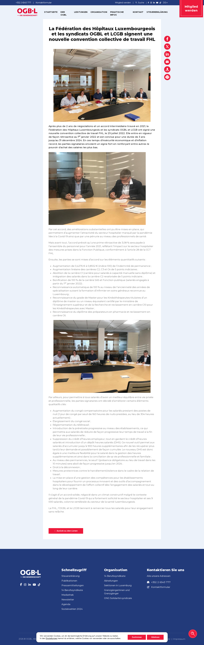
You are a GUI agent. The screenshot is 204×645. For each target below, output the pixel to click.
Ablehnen (155, 637)
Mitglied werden (123, 2)
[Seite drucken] (167, 77)
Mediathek (67, 595)
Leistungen (80, 12)
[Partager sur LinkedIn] (167, 54)
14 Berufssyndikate (72, 590)
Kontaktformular (160, 587)
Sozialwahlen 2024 (72, 609)
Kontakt (138, 12)
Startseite (50, 12)
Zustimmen (137, 637)
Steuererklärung (157, 12)
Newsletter (67, 599)
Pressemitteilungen (72, 585)
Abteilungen (111, 580)
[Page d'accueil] (27, 12)
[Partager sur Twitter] (167, 46)
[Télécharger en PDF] (167, 69)
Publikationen (69, 580)
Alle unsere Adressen (158, 576)
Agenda (65, 604)
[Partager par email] (167, 62)
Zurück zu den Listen (67, 531)
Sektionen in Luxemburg (118, 585)
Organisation (98, 12)
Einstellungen (51, 638)
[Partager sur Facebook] (167, 39)
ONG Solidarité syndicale (118, 598)
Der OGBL (64, 13)
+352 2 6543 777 (161, 582)
